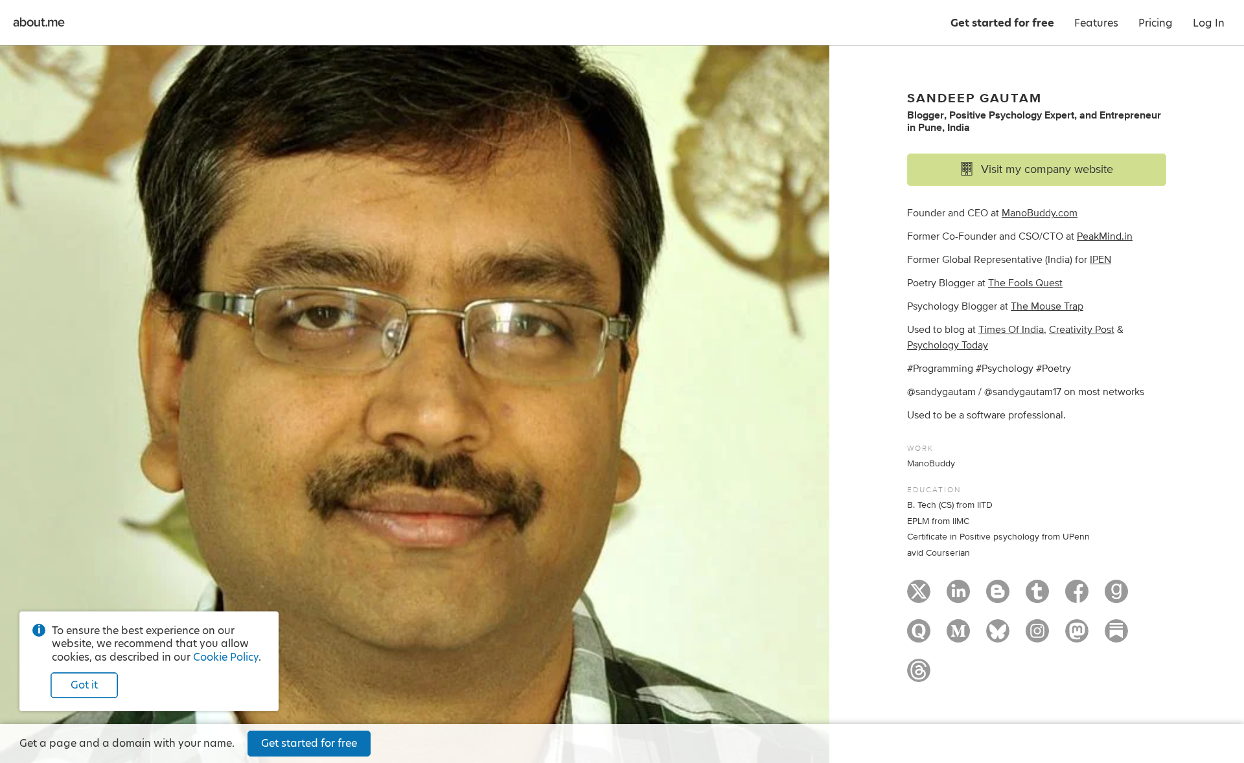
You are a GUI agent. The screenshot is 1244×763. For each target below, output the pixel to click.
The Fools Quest (1025, 283)
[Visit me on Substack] (1116, 636)
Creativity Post (1081, 330)
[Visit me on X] (918, 597)
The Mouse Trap (1047, 306)
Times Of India (1011, 330)
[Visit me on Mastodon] (1076, 636)
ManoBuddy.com (1039, 213)
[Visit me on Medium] (958, 636)
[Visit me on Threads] (918, 676)
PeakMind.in (1105, 236)
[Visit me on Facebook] (1076, 597)
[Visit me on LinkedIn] (958, 597)
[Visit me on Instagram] (1037, 636)
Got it (84, 685)
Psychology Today (947, 345)
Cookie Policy (226, 657)
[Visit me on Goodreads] (1116, 597)
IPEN (1100, 260)
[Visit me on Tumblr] (1037, 597)
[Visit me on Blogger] (997, 597)
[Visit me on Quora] (918, 636)
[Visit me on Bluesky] (997, 636)
